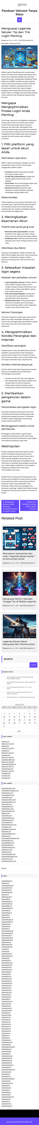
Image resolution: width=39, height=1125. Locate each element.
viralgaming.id (6, 1067)
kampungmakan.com (9, 802)
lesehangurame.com (8, 788)
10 (4, 717)
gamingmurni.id (7, 965)
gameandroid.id (7, 888)
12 (14, 717)
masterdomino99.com (9, 764)
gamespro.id (6, 1074)
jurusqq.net (5, 750)
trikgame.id (5, 883)
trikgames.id (6, 917)
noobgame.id (6, 1099)
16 (35, 717)
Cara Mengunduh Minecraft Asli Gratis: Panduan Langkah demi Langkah (21, 683)
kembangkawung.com (9, 824)
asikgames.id (6, 1017)
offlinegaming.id (7, 944)
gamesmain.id (6, 997)
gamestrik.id (6, 915)
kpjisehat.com (6, 831)
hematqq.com (6, 773)
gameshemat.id (7, 1010)
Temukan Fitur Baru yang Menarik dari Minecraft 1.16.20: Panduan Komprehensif (20, 693)
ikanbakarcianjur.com (9, 829)
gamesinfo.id (6, 899)
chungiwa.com (6, 827)
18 (9, 720)
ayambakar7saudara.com (10, 790)
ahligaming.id (6, 1006)
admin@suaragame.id (25, 40)
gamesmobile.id (7, 903)
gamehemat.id (6, 1015)
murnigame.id (6, 1028)
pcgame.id (5, 949)
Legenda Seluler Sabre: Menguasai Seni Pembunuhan (19, 643)
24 (4, 723)
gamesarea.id (6, 1031)
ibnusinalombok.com (9, 854)
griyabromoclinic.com (9, 861)
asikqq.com (5, 741)
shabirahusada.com (8, 847)
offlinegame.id (6, 942)
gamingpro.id (6, 1053)
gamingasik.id (6, 972)
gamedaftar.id (6, 1092)
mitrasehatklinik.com (8, 834)
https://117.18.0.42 (8, 753)
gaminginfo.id (6, 960)
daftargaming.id (7, 1060)
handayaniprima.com (9, 799)
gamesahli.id (6, 999)
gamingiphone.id (7, 919)
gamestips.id (6, 910)
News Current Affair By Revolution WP (19, 1122)
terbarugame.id (7, 953)
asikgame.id (6, 1038)
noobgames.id (6, 1088)
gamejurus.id (6, 1022)
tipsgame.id (5, 958)
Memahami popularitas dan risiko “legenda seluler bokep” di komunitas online (19, 556)
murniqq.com (6, 775)
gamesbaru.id (6, 1076)
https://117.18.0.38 (8, 762)
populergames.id (7, 1083)
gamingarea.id (6, 976)
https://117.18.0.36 (8, 744)
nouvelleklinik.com (8, 843)
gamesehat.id (6, 1094)
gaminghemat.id (7, 963)
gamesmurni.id (7, 992)
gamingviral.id (6, 1051)
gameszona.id (6, 1003)
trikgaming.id (6, 926)
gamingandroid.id (7, 931)
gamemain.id (6, 1019)
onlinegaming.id (7, 947)
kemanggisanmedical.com (10, 838)
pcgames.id (5, 951)
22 (30, 720)
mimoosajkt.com (7, 822)
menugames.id (7, 1008)
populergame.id (7, 1106)
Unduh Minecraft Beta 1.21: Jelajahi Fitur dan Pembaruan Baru (21, 697)
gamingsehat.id (7, 1058)
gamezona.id (6, 1026)
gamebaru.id (6, 1085)
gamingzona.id (7, 978)
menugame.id (6, 1044)
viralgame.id (6, 1101)
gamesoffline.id (7, 906)
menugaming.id (7, 983)
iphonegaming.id (7, 938)
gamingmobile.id (7, 922)
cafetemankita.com (8, 818)
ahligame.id (5, 1035)
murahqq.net (6, 755)
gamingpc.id (6, 928)
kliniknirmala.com (7, 840)
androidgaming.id (7, 885)
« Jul (18, 731)
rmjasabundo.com (8, 820)
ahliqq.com (5, 746)
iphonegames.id (7, 892)
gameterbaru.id (7, 913)
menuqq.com (6, 778)
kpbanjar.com (6, 836)
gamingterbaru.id (7, 933)
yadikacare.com (7, 849)
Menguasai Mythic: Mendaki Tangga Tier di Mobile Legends (19, 600)
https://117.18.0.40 (8, 771)
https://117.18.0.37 (8, 766)
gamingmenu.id (7, 969)
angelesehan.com (8, 809)
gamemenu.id (6, 1024)
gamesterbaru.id (7, 908)
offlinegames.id (7, 897)
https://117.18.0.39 (8, 748)
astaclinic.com (6, 852)
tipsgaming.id (6, 924)
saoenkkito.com (7, 797)
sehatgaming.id (7, 1063)
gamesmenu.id (7, 990)
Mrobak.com (6, 813)
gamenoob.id (6, 1081)
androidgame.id (7, 881)
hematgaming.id (7, 1001)
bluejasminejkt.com (8, 811)
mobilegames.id (7, 901)
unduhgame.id (6, 1103)
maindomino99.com (8, 760)
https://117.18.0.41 (8, 757)
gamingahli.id (6, 974)
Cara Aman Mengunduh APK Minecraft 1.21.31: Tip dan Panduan (19, 688)
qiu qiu (4, 868)
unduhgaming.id (7, 1056)
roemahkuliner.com (8, 795)
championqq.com (7, 769)
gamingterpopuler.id (8, 1069)
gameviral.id (6, 1090)
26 (14, 723)
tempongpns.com (7, 793)
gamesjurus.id (6, 994)
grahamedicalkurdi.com (9, 856)
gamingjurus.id (7, 967)
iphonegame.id (7, 935)
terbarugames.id (7, 956)
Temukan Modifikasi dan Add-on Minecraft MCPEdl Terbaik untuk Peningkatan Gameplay (20, 678)
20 (19, 720)
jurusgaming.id (7, 981)
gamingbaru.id (6, 1049)
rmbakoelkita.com (7, 806)
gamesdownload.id (8, 1078)
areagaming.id (6, 985)
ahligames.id (6, 1013)
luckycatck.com (7, 804)
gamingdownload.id (8, 1047)
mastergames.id (7, 1042)
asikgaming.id (6, 988)
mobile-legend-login (15, 43)
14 (24, 717)
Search (8, 659)
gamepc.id (5, 894)
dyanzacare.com (7, 859)
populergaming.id (7, 1065)
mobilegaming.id (7, 940)
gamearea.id (6, 1033)
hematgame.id (6, 1040)
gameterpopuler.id (8, 1097)
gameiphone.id (7, 890)
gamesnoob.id (6, 1072)
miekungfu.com (7, 815)
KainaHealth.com (7, 845)
